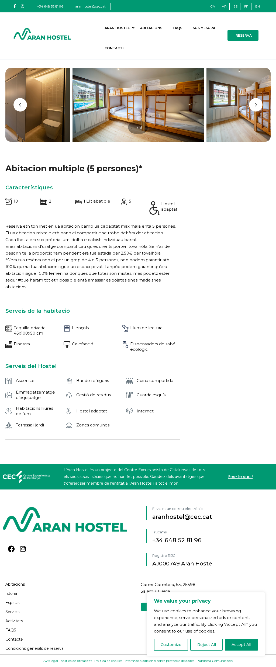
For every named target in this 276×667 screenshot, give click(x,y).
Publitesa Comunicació (214, 661)
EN (257, 6)
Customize (171, 644)
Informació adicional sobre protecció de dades (159, 661)
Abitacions (151, 28)
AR (224, 6)
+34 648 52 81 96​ (177, 540)
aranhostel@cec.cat (90, 6)
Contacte (115, 48)
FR (246, 6)
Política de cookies (108, 661)
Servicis (12, 611)
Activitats (14, 621)
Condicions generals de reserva (34, 648)
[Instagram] (22, 549)
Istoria (11, 593)
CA (212, 6)
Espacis (12, 602)
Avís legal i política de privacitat (68, 661)
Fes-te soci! (240, 477)
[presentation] (20, 105)
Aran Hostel (117, 28)
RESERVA (244, 35)
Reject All (206, 644)
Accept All (241, 644)
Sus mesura (204, 28)
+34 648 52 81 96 (50, 6)
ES (235, 6)
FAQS (177, 28)
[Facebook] (11, 549)
